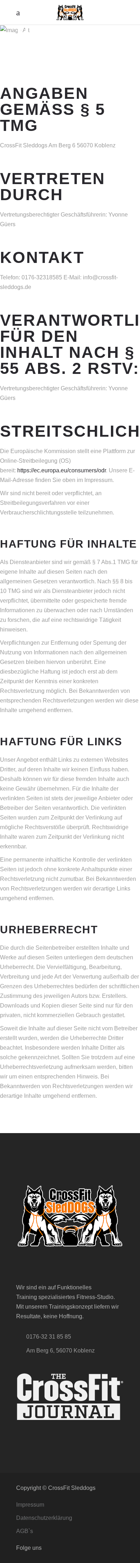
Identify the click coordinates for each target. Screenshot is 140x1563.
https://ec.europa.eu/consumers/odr (61, 470)
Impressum (30, 1505)
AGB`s (24, 1531)
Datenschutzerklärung (44, 1518)
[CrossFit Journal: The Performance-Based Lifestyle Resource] (70, 1397)
